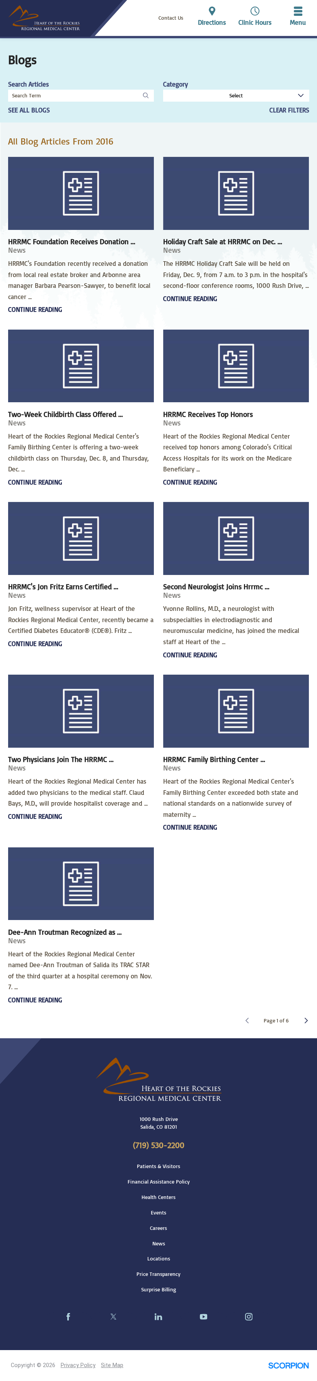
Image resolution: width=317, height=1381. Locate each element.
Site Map (112, 1365)
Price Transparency (158, 1273)
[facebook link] (68, 1316)
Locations (158, 1258)
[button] (298, 18)
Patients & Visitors (158, 1166)
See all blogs (29, 110)
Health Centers (158, 1197)
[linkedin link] (158, 1316)
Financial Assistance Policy (159, 1181)
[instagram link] (248, 1316)
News (158, 1243)
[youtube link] (203, 1316)
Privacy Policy (78, 1365)
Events (158, 1212)
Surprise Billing (158, 1289)
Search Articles (28, 84)
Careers (158, 1228)
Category (175, 84)
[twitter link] (113, 1316)
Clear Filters (289, 110)
